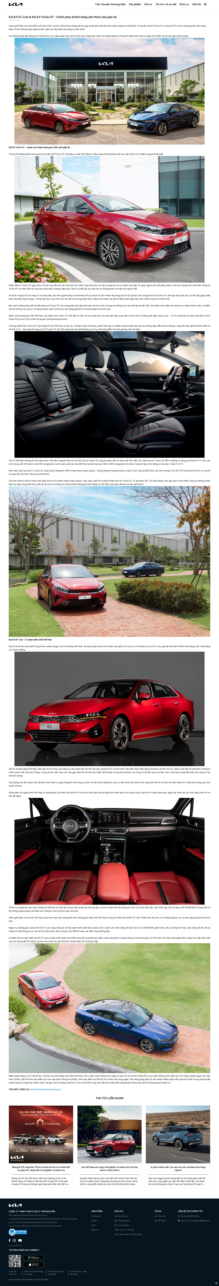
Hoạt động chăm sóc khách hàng (128, 1234)
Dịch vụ (184, 4)
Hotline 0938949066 (189, 1216)
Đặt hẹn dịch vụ (121, 1216)
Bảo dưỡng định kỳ (122, 1221)
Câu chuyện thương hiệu (110, 4)
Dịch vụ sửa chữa (121, 1225)
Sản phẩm (135, 4)
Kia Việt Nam (160, 1221)
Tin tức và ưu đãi (166, 4)
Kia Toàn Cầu (160, 1216)
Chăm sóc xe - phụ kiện (124, 1230)
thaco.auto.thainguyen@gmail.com (195, 1221)
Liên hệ (196, 4)
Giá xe (148, 4)
